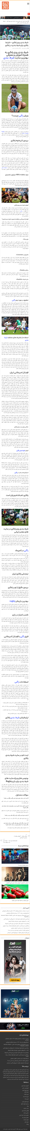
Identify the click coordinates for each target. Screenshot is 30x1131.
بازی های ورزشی (19, 21)
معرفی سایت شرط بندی (24, 1115)
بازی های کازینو (15, 1075)
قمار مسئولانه (23, 1077)
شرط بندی (8, 58)
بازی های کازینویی (15, 1069)
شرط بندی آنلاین (9, 1075)
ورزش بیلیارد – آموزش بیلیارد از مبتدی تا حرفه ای (20, 836)
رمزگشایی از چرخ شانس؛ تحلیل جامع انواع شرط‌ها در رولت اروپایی (16, 926)
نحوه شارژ (27, 1122)
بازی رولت (27, 1099)
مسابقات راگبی (4, 168)
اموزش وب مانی (25, 1088)
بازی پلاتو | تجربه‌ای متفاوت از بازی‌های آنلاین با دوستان (18, 932)
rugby (12, 601)
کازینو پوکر (24, 1071)
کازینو (8, 1073)
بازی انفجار (26, 1092)
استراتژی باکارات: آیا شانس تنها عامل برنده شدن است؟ (18, 930)
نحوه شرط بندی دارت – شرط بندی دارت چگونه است (10, 841)
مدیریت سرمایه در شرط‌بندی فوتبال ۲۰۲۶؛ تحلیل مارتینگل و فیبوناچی (15, 911)
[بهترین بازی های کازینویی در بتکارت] (15, 17)
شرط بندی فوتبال (8, 1069)
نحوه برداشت (26, 1120)
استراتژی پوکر (19, 1071)
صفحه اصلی (25, 21)
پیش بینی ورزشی (10, 1079)
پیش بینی (27, 1075)
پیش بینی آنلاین (9, 1077)
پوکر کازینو (23, 1075)
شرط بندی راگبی (20, 451)
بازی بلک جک (26, 1096)
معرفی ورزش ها (25, 1117)
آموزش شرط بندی (25, 1086)
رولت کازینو (26, 1069)
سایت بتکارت (26, 1108)
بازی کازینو (22, 1079)
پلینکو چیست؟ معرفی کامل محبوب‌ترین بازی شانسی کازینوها (17, 923)
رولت (19, 1079)
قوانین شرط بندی (25, 1110)
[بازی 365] (5, 5)
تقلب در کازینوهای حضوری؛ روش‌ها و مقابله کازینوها (19, 921)
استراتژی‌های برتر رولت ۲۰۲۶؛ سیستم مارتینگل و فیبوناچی (18, 913)
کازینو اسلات (21, 1069)
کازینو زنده (19, 1077)
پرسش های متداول (25, 1104)
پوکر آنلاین (16, 1079)
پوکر (19, 1075)
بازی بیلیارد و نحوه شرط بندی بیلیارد (20, 900)
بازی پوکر (5, 1073)
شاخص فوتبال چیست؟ (23, 865)
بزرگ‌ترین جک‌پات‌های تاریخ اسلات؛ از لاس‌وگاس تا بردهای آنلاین (16, 919)
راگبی (21, 115)
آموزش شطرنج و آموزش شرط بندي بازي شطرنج (17, 883)
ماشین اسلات (26, 1113)
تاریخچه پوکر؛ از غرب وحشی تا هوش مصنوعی (20, 928)
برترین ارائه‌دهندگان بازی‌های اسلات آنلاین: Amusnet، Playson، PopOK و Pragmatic (15, 916)
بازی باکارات (26, 1094)
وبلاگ (27, 1124)
